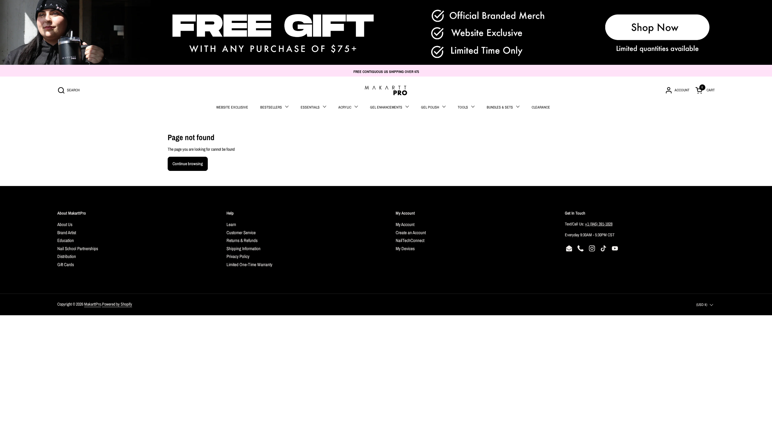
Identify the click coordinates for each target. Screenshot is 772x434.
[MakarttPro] (386, 90)
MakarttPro (92, 304)
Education (65, 240)
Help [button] (230, 213)
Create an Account (411, 232)
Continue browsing (187, 163)
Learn (231, 224)
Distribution (66, 256)
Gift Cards (65, 264)
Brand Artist (66, 232)
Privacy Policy (237, 256)
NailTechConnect (410, 240)
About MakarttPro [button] (71, 213)
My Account (405, 224)
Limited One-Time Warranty (249, 264)
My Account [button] (405, 213)
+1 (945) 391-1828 (598, 224)
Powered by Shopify (117, 304)
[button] (68, 90)
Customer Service (241, 232)
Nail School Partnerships (77, 248)
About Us (64, 224)
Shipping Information (243, 248)
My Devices (405, 248)
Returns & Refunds (242, 240)
